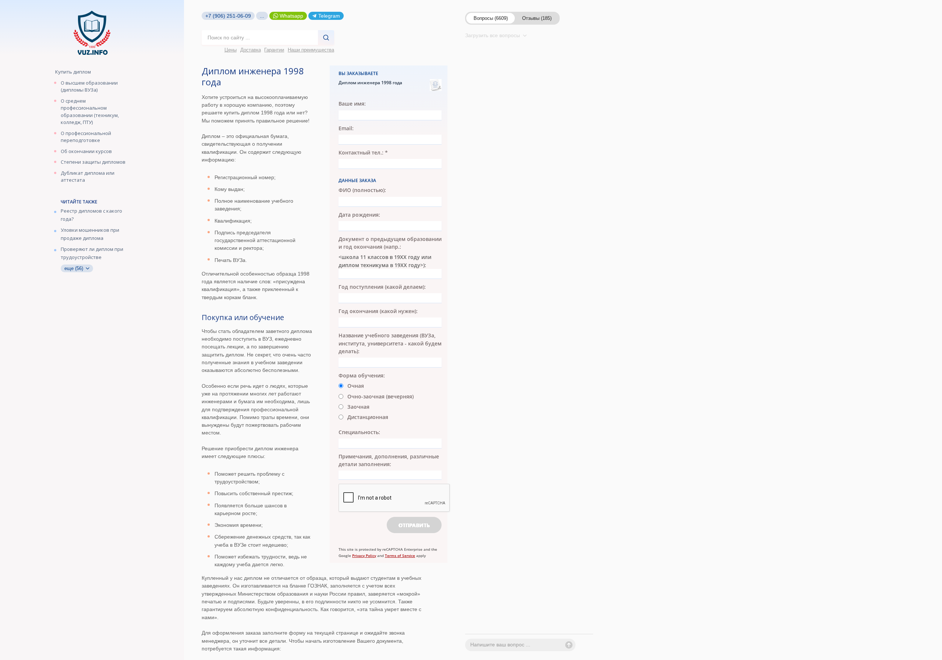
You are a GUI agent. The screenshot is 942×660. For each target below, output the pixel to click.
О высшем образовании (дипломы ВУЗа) (89, 86)
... (262, 16)
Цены (230, 50)
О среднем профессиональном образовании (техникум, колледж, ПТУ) (90, 111)
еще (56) (74, 268)
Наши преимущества (311, 50)
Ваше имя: (352, 103)
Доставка (250, 50)
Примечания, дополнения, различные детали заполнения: (389, 460)
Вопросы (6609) (491, 18)
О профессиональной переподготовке (86, 137)
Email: (346, 128)
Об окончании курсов (86, 151)
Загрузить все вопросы (493, 35)
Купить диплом (73, 71)
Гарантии (274, 50)
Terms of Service (400, 555)
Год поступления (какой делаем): (382, 286)
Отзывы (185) (537, 18)
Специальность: (359, 432)
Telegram (329, 16)
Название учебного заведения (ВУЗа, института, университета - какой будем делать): (390, 343)
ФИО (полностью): (362, 190)
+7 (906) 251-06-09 (228, 16)
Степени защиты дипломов (93, 162)
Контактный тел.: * (363, 152)
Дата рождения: (359, 214)
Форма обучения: (362, 375)
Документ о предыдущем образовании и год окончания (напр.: (390, 242)
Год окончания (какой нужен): (378, 311)
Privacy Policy (364, 555)
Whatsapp (291, 16)
